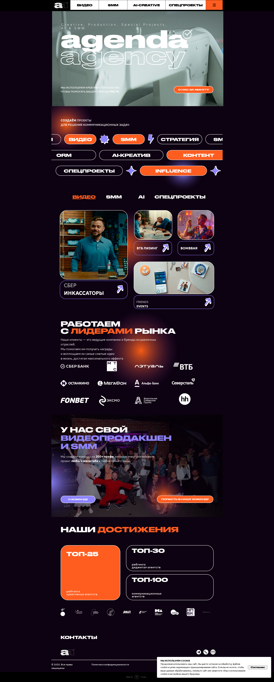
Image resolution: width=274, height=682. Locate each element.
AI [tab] (141, 196)
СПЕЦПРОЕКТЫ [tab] (180, 196)
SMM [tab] (114, 196)
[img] (94, 244)
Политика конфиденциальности (110, 664)
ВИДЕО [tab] (84, 196)
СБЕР (84, 289)
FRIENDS (142, 304)
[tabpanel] (137, 259)
